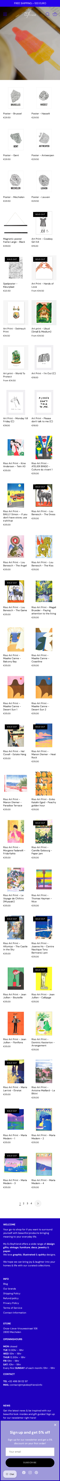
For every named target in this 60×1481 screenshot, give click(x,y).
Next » (37, 1203)
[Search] (47, 14)
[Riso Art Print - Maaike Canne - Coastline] (44, 639)
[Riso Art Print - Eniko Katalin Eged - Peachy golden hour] (44, 783)
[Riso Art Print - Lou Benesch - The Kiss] (44, 546)
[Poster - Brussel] (15, 97)
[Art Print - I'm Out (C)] (44, 357)
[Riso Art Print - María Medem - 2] (44, 1119)
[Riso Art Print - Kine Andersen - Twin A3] (15, 447)
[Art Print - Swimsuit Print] (15, 312)
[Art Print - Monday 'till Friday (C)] (15, 402)
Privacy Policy (11, 1303)
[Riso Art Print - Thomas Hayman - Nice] (44, 879)
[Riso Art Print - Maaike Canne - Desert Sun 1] (15, 687)
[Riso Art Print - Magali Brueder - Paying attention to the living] (44, 591)
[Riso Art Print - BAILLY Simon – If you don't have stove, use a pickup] (15, 495)
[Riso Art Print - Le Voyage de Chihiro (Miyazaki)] (15, 879)
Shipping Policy (11, 1293)
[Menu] (5, 14)
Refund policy (11, 1298)
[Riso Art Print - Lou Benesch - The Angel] (15, 546)
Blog (5, 1283)
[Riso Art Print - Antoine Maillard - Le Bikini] (44, 1071)
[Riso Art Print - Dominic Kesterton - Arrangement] (44, 1023)
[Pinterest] (36, 1472)
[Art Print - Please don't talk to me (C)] (44, 402)
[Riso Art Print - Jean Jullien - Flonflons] (15, 1023)
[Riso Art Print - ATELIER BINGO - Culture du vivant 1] (44, 447)
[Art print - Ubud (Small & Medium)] (44, 312)
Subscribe (30, 1462)
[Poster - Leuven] (44, 181)
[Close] (55, 1424)
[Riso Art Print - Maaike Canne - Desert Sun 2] (44, 687)
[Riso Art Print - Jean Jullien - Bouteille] (15, 978)
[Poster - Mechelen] (15, 181)
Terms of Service (12, 1307)
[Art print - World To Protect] (15, 357)
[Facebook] (23, 1472)
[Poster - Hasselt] (44, 97)
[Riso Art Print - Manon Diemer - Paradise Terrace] (15, 783)
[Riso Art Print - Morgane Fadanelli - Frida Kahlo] (15, 831)
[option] (30, 40)
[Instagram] (30, 1472)
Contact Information (14, 1312)
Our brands (9, 1288)
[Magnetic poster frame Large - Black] (15, 223)
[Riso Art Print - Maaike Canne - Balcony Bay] (15, 639)
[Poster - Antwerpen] (44, 139)
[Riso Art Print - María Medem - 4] (44, 1164)
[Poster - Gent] (15, 139)
